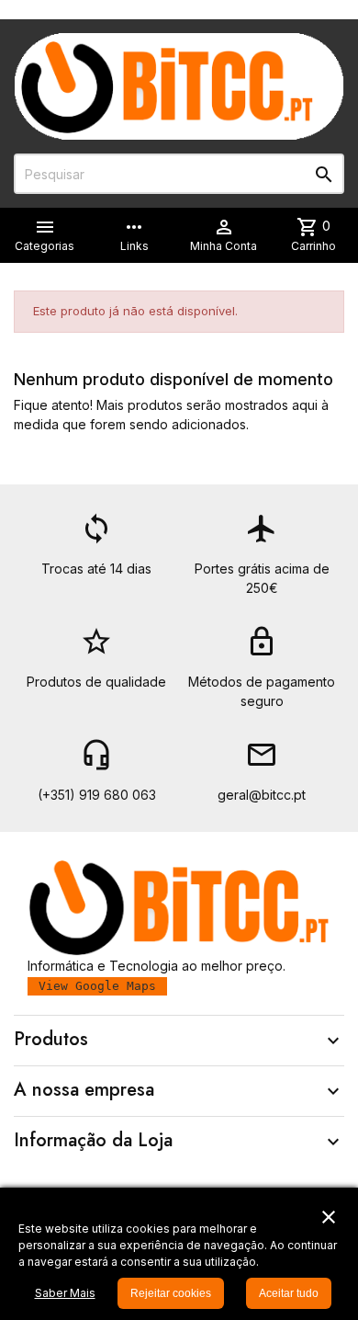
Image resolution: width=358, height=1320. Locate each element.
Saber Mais (65, 1293)
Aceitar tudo (289, 1293)
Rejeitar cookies (170, 1293)
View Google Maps (97, 986)
